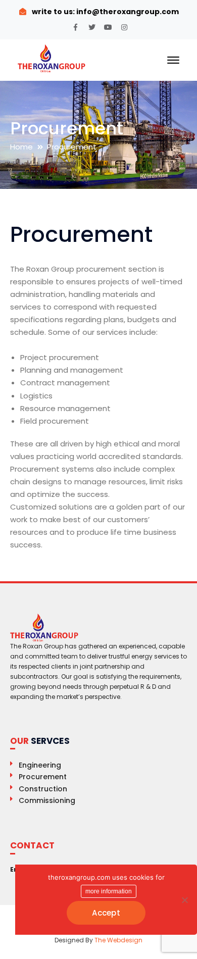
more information (108, 891)
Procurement (43, 777)
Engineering (40, 765)
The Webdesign (118, 940)
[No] (184, 900)
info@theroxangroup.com (127, 12)
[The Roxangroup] (52, 58)
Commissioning (47, 800)
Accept (106, 912)
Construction (43, 789)
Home (21, 146)
